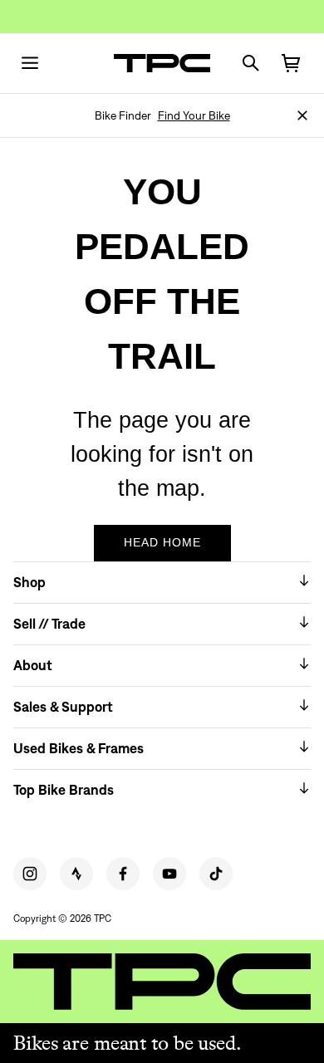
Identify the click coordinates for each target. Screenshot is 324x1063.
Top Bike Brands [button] (63, 789)
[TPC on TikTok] (216, 873)
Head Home (162, 542)
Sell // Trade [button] (49, 623)
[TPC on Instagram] (30, 873)
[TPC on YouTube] (169, 873)
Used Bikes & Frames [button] (78, 748)
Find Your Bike (194, 115)
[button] (302, 115)
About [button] (32, 665)
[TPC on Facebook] (123, 873)
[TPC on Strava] (76, 873)
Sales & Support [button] (63, 706)
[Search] (251, 63)
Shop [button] (29, 582)
